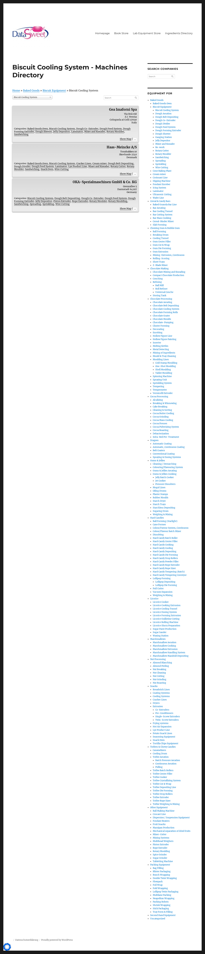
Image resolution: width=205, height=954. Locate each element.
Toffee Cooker (160, 777)
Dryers (156, 703)
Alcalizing (158, 400)
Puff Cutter (158, 588)
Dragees (154, 440)
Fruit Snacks (159, 824)
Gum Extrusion (160, 251)
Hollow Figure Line (162, 336)
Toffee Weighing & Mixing (166, 804)
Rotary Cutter (118, 166)
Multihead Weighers (163, 841)
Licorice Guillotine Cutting (166, 619)
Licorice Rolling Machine (165, 622)
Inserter (157, 342)
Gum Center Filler (162, 241)
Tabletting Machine (163, 861)
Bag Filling (158, 868)
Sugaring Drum (160, 511)
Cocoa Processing (159, 396)
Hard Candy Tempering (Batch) (169, 571)
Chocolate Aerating (162, 302)
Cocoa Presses (160, 423)
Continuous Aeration (165, 763)
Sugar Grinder (160, 858)
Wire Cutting (61, 169)
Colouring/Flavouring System (168, 467)
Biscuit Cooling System (62, 128)
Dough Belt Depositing (121, 163)
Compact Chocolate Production (168, 275)
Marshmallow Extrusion (165, 649)
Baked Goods (31, 90)
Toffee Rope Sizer (162, 800)
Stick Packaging (161, 908)
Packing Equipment (160, 864)
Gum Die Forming (162, 248)
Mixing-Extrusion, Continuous (168, 255)
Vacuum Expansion (162, 592)
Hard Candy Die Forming (165, 555)
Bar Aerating (159, 208)
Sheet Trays (159, 261)
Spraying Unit (160, 379)
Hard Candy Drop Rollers (165, 558)
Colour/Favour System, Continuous (171, 528)
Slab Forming (160, 224)
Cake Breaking (160, 406)
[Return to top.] (135, 138)
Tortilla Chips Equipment (165, 743)
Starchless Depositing (164, 507)
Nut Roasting (159, 682)
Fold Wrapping (160, 888)
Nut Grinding (159, 679)
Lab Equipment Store (147, 33)
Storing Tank (159, 295)
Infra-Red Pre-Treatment (166, 437)
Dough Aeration (163, 113)
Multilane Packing (162, 895)
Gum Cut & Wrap (161, 245)
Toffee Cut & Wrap (162, 784)
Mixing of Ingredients (164, 352)
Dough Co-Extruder (87, 128)
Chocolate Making (159, 268)
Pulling (159, 767)
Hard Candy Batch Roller (165, 538)
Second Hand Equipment (163, 915)
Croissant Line (160, 177)
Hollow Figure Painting (164, 339)
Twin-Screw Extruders (167, 720)
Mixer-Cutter (159, 834)
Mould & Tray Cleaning (164, 356)
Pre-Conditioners (164, 713)
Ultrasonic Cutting (162, 194)
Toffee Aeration (161, 757)
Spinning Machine (162, 376)
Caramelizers (159, 750)
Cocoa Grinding (161, 416)
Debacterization (161, 433)
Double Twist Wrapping (165, 878)
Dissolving (158, 534)
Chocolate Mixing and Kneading (169, 272)
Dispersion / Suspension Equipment (171, 817)
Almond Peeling (161, 666)
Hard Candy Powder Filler (166, 561)
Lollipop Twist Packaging (165, 891)
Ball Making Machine (163, 810)
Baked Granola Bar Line (165, 204)
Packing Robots (161, 901)
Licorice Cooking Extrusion (166, 605)
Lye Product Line (77, 166)
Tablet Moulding (163, 373)
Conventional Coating (164, 453)
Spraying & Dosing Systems (167, 457)
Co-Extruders (162, 709)
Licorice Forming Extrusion (167, 615)
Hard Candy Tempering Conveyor (170, 575)
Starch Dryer (159, 501)
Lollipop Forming (162, 578)
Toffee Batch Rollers (163, 770)
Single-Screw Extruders (167, 716)
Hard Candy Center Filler (165, 541)
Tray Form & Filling (163, 912)
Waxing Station (160, 635)
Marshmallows (158, 639)
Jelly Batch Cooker (164, 477)
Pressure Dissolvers (165, 484)
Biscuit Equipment (54, 90)
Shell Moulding (163, 369)
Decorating (158, 329)
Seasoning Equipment (164, 736)
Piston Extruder (62, 201)
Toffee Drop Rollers (163, 794)
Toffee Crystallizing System (167, 780)
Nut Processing (158, 659)
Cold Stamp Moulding (166, 363)
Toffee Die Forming (163, 790)
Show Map (125, 138)
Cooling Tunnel (160, 238)
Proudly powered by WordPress (57, 940)
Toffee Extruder (161, 797)
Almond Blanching (162, 662)
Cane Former (159, 524)
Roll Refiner (161, 288)
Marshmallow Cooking (164, 645)
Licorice (154, 598)
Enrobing (157, 332)
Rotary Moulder (115, 131)
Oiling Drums (159, 491)
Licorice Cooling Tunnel (165, 608)
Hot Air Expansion (162, 726)
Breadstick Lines (161, 689)
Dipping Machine (161, 181)
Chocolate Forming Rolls (165, 312)
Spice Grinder (160, 854)
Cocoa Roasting (160, 430)
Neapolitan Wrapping (163, 898)
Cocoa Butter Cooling (163, 413)
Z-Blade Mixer (160, 265)
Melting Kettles (160, 346)
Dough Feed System (111, 128)
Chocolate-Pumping (163, 322)
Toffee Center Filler (162, 773)
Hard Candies (157, 517)
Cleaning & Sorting (162, 410)
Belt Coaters (159, 450)
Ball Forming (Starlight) (165, 521)
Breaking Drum (160, 235)
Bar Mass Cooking (162, 218)
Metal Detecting (161, 349)
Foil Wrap (158, 885)
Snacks (154, 686)
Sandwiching (21, 134)
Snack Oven (47, 169)
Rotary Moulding (117, 201)
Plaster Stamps (160, 494)
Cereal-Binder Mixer (163, 221)
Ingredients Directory (179, 33)
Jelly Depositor (61, 131)
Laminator (77, 131)
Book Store (121, 33)
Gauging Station (163, 137)
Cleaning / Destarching (164, 464)
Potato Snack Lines (162, 733)
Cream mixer (99, 163)
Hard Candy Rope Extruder (166, 565)
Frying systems (160, 723)
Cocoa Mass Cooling (163, 420)
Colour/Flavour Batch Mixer (167, 531)
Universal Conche (164, 292)
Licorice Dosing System (165, 612)
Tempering (158, 386)
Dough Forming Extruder (168, 130)
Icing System (159, 187)
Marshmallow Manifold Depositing (171, 656)
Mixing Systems (161, 837)
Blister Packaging (162, 871)
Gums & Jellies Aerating (165, 470)
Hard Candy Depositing (164, 551)
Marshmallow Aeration (164, 642)
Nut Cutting (158, 676)
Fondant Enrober (161, 184)
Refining (157, 282)
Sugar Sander (159, 632)
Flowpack (158, 881)
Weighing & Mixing (163, 514)
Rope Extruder (80, 201)
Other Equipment (159, 807)
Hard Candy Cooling (163, 548)
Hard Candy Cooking (163, 544)
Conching (158, 278)
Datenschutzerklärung (26, 940)
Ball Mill (159, 285)
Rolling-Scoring (161, 258)
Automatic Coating (162, 443)
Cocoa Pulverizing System (166, 427)
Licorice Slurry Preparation (166, 625)
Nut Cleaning (159, 672)
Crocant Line (159, 814)
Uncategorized (157, 918)
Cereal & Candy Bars (160, 201)
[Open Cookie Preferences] (7, 949)
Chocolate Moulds (162, 319)
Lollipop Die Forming (166, 585)
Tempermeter (160, 389)
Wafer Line (158, 197)
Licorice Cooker (161, 602)
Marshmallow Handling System (169, 652)
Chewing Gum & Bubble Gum (165, 228)
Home (16, 90)
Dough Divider (22, 166)
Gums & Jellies (157, 460)
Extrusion (158, 706)
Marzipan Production (163, 827)
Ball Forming (159, 231)
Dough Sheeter (43, 131)
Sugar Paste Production (164, 629)
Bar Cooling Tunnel (162, 211)
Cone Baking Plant (162, 171)
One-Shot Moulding (165, 366)
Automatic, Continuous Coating (169, 447)
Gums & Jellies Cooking (164, 474)
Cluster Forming (161, 325)
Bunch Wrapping (161, 874)
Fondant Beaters (161, 821)
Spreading (35, 204)
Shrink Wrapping (161, 905)
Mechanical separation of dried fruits (171, 831)
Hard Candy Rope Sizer (164, 568)
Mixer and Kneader (94, 131)
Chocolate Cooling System (166, 309)
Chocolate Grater (161, 315)
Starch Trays (159, 504)
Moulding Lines (161, 359)
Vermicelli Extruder (163, 393)
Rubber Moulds (160, 497)
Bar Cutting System (162, 214)
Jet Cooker (160, 480)
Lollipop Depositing (165, 581)
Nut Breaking (159, 669)
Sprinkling (48, 204)
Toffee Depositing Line (164, 787)
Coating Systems (161, 693)
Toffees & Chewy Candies (163, 746)
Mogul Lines (159, 487)
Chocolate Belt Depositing (166, 305)
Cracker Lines (83, 163)
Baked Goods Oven (37, 128)
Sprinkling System (162, 383)
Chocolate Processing (161, 299)
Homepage (102, 33)
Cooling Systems (161, 696)
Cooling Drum (160, 753)
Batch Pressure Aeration (167, 760)
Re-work (159, 147)
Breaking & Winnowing (165, 403)
